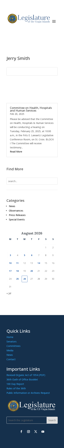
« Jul (8, 293)
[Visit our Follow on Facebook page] (21, 431)
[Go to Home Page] (28, 18)
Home (9, 337)
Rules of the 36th (16, 388)
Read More (16, 151)
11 (17, 263)
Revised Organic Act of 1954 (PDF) (25, 375)
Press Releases (17, 215)
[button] (54, 21)
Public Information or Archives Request (28, 392)
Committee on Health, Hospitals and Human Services (31, 109)
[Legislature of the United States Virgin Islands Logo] (32, 410)
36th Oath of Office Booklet (22, 379)
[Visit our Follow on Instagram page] (28, 431)
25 (17, 278)
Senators (11, 341)
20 (31, 271)
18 (17, 271)
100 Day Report (15, 384)
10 (10, 263)
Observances (16, 210)
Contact (11, 359)
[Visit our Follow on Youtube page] (43, 431)
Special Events (17, 219)
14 (39, 263)
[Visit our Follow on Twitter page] (35, 431)
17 (10, 271)
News (12, 206)
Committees (13, 346)
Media (9, 350)
